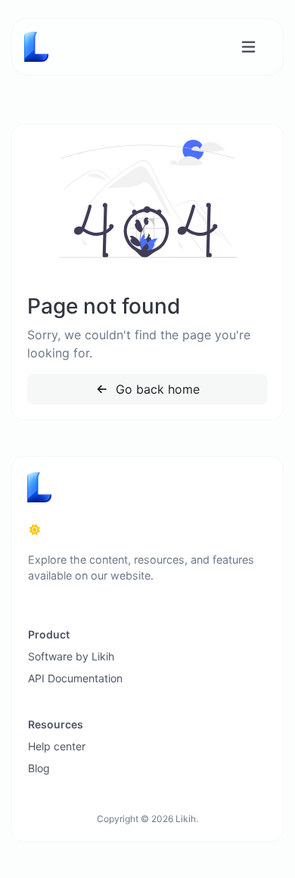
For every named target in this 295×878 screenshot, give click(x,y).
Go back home (156, 389)
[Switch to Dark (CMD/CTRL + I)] (34, 529)
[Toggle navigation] (248, 47)
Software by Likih (71, 656)
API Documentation (75, 678)
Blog (39, 768)
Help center (56, 746)
